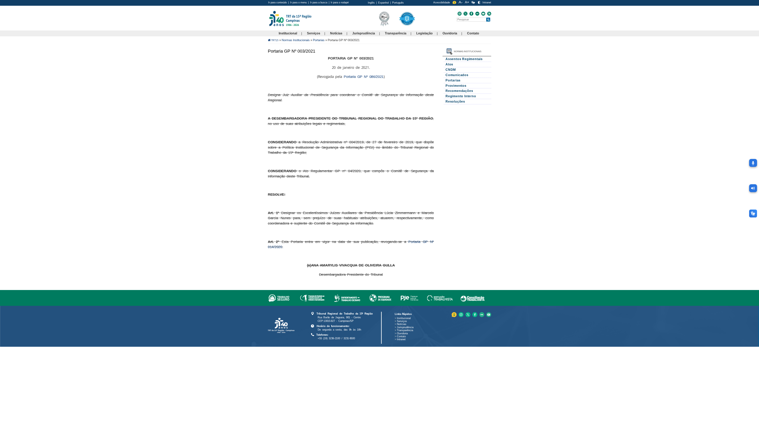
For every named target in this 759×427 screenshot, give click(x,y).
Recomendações (459, 91)
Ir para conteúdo (277, 2)
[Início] (312, 18)
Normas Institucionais (296, 40)
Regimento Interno (461, 96)
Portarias (319, 40)
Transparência (395, 33)
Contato (473, 33)
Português (398, 2)
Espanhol (383, 2)
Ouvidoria (450, 33)
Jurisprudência (363, 33)
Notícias (336, 33)
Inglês (371, 2)
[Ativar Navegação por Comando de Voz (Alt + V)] (753, 163)
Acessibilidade (441, 2)
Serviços (313, 33)
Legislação (424, 33)
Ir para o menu (298, 2)
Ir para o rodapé (340, 2)
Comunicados (457, 75)
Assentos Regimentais (464, 59)
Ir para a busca (318, 2)
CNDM (451, 69)
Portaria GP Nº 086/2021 (364, 77)
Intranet (486, 2)
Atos (449, 64)
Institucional (288, 33)
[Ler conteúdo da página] (753, 188)
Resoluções (455, 101)
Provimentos (456, 85)
